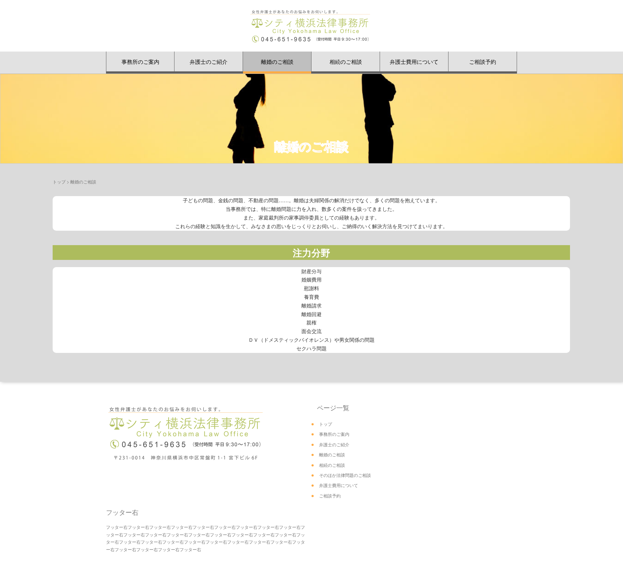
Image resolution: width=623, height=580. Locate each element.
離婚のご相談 (277, 61)
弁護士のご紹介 (208, 61)
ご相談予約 (482, 61)
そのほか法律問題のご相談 (345, 475)
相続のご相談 (346, 61)
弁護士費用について (414, 61)
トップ (59, 181)
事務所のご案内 (140, 61)
